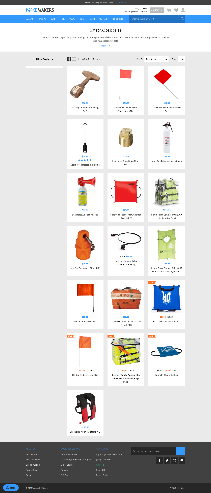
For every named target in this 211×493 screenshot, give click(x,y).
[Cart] (168, 10)
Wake (72, 18)
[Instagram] (174, 460)
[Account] (183, 10)
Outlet (103, 18)
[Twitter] (167, 460)
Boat (82, 18)
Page (174, 59)
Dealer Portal (102, 475)
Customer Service (69, 454)
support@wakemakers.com (135, 11)
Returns (64, 469)
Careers (29, 475)
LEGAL (181, 488)
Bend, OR (100, 469)
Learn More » (121, 2)
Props (42, 18)
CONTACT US (156, 10)
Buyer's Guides (33, 459)
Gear (92, 18)
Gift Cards (65, 475)
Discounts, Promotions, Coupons (76, 459)
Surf (53, 18)
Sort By (140, 59)
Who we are (31, 454)
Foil (62, 18)
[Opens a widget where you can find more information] (11, 488)
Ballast (30, 18)
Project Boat (32, 469)
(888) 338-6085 (141, 8)
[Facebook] (159, 460)
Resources (118, 18)
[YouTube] (182, 460)
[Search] (182, 18)
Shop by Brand (33, 464)
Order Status (66, 464)
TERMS (173, 488)
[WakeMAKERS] (40, 10)
